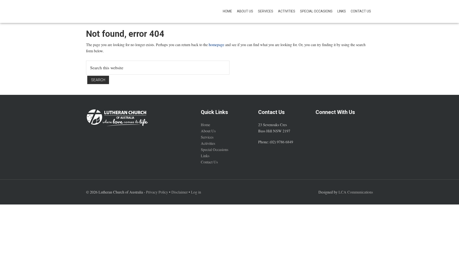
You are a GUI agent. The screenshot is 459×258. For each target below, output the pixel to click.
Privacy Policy (157, 191)
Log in (196, 191)
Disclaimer (179, 191)
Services (207, 137)
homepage (216, 44)
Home (205, 124)
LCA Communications (356, 191)
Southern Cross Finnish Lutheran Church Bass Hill (129, 11)
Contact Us (209, 161)
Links (205, 155)
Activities (208, 143)
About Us (208, 130)
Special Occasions (214, 149)
